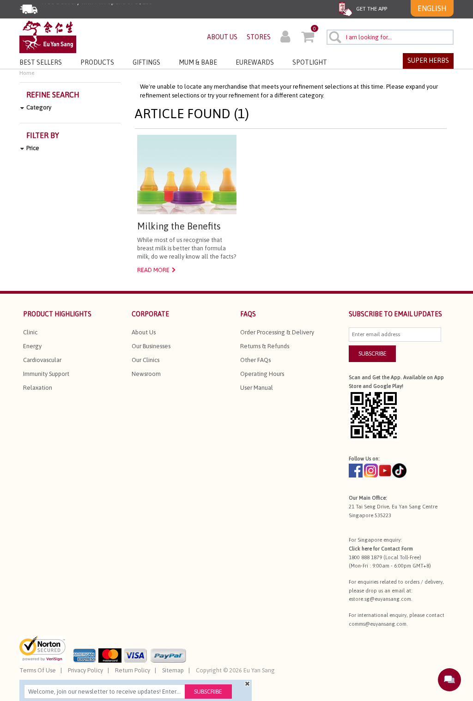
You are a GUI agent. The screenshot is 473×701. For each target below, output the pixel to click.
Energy (32, 346)
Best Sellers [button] (40, 62)
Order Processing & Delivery (277, 332)
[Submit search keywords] (334, 37)
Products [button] (97, 62)
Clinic (30, 332)
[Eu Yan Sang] (47, 36)
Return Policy (132, 670)
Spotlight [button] (309, 62)
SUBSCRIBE (372, 353)
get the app (371, 9)
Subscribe (208, 691)
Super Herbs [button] (428, 60)
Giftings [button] (146, 62)
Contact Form (397, 548)
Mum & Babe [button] (198, 62)
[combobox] (390, 37)
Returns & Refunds (264, 346)
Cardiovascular (42, 360)
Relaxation (37, 387)
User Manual (256, 387)
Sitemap (173, 670)
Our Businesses (151, 346)
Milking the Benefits (179, 226)
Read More (153, 269)
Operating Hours (262, 373)
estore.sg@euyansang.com (380, 599)
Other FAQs (255, 360)
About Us (144, 332)
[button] (285, 38)
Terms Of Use (37, 670)
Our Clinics (145, 360)
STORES (259, 37)
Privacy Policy (85, 670)
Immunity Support (46, 373)
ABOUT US (222, 37)
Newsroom (146, 373)
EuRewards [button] (255, 62)
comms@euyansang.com (377, 624)
